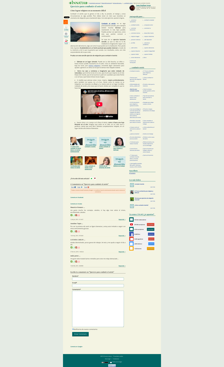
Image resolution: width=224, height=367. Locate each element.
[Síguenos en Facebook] (131, 234)
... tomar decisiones (135, 57)
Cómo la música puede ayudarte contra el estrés (149, 90)
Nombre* (75, 276)
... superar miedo (134, 54)
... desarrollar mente (148, 33)
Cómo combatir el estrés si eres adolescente (90, 167)
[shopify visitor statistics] (112, 365)
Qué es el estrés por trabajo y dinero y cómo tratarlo (148, 150)
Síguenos (151, 239)
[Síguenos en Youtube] (131, 224)
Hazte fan (151, 234)
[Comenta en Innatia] (131, 219)
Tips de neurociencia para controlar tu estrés (148, 97)
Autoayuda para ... (117, 3)
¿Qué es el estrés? (134, 134)
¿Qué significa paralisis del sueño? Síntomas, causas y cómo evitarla (136, 165)
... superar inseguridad (149, 51)
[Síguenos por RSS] (131, 248)
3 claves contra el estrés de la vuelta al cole (135, 128)
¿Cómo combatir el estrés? (104, 147)
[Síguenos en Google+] (131, 239)
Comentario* (76, 289)
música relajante (94, 66)
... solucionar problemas (146, 43)
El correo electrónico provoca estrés (135, 138)
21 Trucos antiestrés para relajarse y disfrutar (119, 148)
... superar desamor (135, 51)
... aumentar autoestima (133, 20)
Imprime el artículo (66, 36)
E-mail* (74, 283)
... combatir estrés (128, 3)
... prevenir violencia (135, 39)
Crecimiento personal (94, 3)
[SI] (91, 178)
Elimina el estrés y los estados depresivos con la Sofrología (148, 143)
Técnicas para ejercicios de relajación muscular (135, 79)
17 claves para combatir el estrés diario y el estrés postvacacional (75, 149)
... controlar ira (147, 28)
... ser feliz (132, 43)
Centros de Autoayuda (133, 61)
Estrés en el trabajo (119, 166)
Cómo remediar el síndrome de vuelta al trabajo (148, 122)
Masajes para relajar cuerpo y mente (148, 103)
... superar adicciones (148, 48)
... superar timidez (147, 54)
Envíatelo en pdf (66, 43)
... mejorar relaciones (148, 36)
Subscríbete (150, 224)
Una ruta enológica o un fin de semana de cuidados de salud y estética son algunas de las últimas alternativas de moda (135, 113)
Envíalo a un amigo (66, 29)
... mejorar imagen (134, 36)
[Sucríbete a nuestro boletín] (131, 229)
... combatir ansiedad (148, 20)
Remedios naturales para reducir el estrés (135, 121)
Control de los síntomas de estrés (104, 166)
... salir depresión (147, 39)
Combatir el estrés (109, 23)
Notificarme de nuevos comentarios (85, 329)
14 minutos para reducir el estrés (75, 166)
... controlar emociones (133, 29)
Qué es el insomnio (148, 155)
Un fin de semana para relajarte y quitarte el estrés (134, 104)
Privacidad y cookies (118, 356)
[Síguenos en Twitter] (131, 243)
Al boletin (132, 173)
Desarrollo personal (107, 3)
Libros (144, 57)
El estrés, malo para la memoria (148, 85)
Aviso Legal (108, 359)
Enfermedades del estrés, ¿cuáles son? (135, 85)
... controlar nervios (135, 33)
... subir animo (133, 48)
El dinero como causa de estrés (148, 138)
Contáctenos (116, 359)
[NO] (95, 178)
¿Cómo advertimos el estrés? (148, 128)
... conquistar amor (148, 25)
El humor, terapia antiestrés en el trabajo (149, 109)
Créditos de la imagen (117, 361)
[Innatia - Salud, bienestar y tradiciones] (78, 2)
